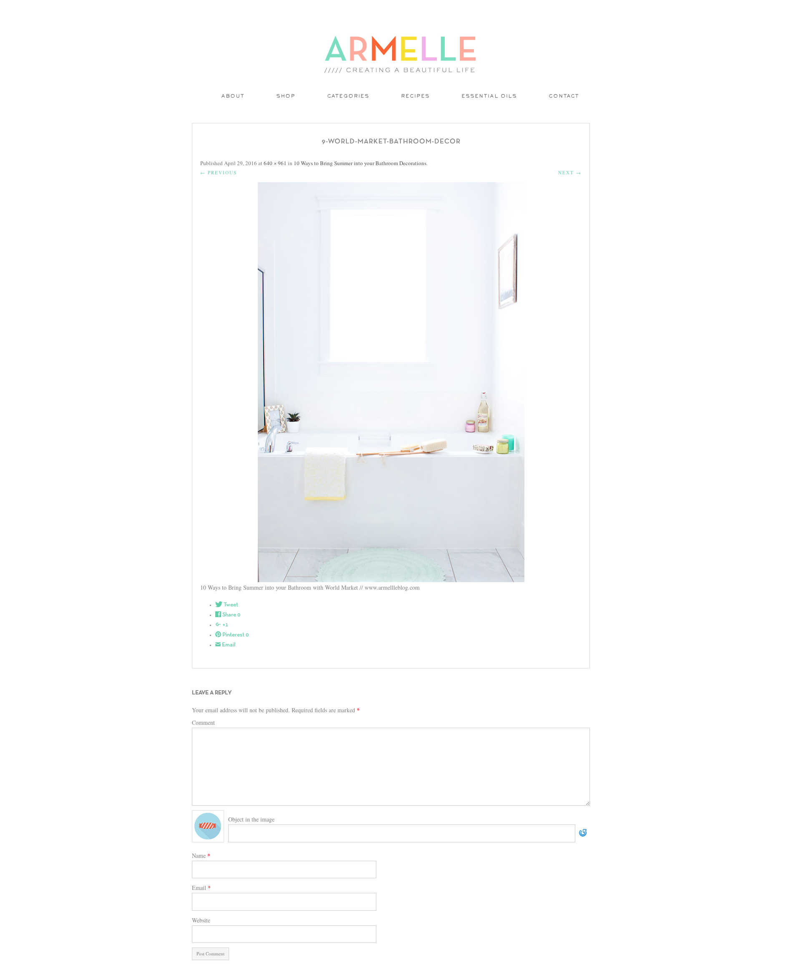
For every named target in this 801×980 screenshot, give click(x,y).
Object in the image (251, 819)
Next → (570, 172)
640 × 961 (275, 163)
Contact (564, 96)
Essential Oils (489, 96)
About (233, 96)
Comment (203, 722)
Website (201, 920)
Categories (348, 96)
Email (201, 888)
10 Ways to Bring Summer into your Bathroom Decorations (360, 163)
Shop (286, 96)
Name (201, 855)
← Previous (218, 172)
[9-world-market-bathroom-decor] (391, 382)
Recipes (415, 96)
